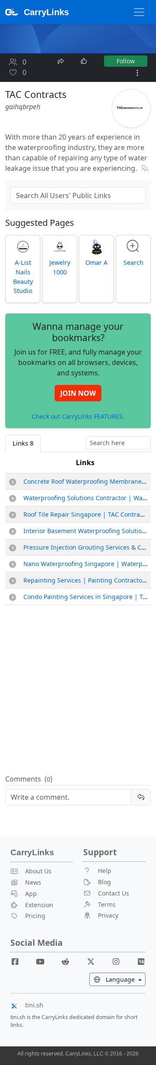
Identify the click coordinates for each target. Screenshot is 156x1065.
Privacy (108, 915)
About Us (38, 871)
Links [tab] (23, 443)
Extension (39, 905)
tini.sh (34, 1005)
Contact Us (113, 893)
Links (85, 462)
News (33, 882)
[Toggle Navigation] (139, 12)
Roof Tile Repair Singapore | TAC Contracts (85, 514)
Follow (126, 61)
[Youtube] (44, 961)
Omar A (96, 262)
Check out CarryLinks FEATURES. (78, 416)
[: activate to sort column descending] (12, 462)
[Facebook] (18, 961)
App (31, 893)
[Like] (84, 61)
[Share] (61, 60)
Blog (104, 882)
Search (133, 262)
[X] (94, 961)
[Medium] (141, 961)
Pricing (35, 916)
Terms (107, 904)
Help (104, 870)
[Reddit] (69, 961)
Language (125, 979)
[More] (137, 72)
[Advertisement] (78, 690)
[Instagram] (119, 961)
